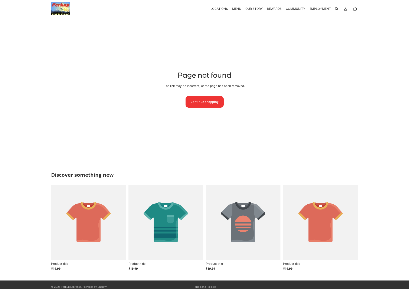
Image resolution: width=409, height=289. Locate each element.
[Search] (336, 8)
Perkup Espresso (71, 286)
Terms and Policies (204, 286)
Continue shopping (205, 102)
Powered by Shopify (94, 286)
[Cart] (355, 8)
